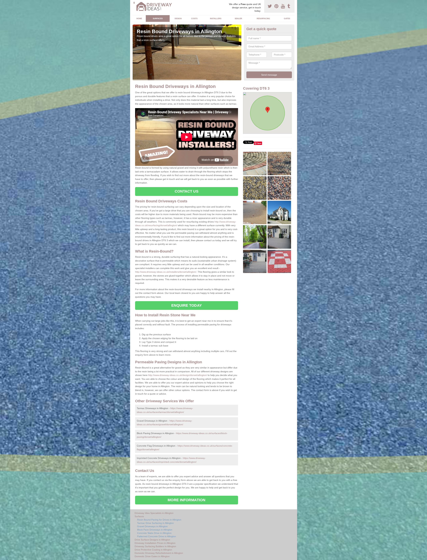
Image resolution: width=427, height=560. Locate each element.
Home (139, 18)
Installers (215, 18)
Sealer (238, 18)
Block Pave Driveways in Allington (154, 529)
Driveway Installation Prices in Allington (155, 543)
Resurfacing (263, 18)
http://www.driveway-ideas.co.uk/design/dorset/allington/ (177, 375)
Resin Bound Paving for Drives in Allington (159, 519)
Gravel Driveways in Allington (152, 526)
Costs (194, 18)
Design (178, 18)
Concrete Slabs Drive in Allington (154, 533)
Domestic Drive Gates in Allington (152, 556)
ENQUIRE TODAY (186, 305)
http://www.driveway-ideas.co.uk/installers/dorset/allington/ (165, 272)
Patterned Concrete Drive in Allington (156, 536)
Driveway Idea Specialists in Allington (154, 513)
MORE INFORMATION (186, 500)
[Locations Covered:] (134, 3)
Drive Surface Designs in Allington (152, 539)
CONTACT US (186, 191)
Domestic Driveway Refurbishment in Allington (159, 553)
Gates (287, 18)
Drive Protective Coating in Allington (153, 549)
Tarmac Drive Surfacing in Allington (155, 523)
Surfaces (158, 18)
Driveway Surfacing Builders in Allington (155, 546)
